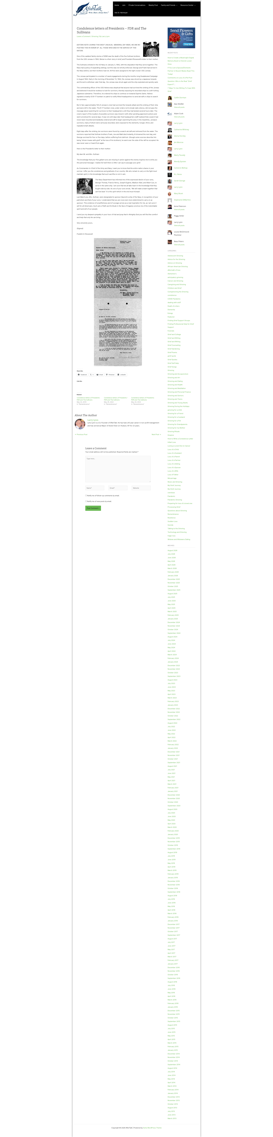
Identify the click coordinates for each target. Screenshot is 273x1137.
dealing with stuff (174, 302)
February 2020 (173, 831)
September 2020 (174, 806)
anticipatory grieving (175, 277)
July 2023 (171, 683)
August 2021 (172, 766)
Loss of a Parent (174, 457)
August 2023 (172, 680)
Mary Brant (178, 193)
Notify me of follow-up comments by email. (103, 496)
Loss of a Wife (173, 471)
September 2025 (174, 590)
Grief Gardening (174, 349)
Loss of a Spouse (174, 467)
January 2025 (173, 619)
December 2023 (174, 665)
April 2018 (171, 910)
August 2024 (172, 637)
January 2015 (173, 1050)
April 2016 (171, 996)
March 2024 (172, 655)
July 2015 (171, 1028)
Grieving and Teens (175, 399)
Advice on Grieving (175, 263)
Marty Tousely (179, 155)
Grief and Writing (174, 338)
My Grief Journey (174, 485)
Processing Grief (174, 507)
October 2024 (173, 629)
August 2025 (172, 594)
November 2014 (174, 1057)
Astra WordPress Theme (152, 1128)
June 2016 (171, 989)
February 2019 (173, 874)
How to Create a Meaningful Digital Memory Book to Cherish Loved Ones (181, 61)
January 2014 (173, 1093)
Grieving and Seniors (176, 396)
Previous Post (81, 434)
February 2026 (173, 572)
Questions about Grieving (177, 511)
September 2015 (174, 1021)
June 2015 (171, 1032)
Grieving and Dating (175, 381)
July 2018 (171, 899)
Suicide (170, 525)
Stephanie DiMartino (182, 200)
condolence (172, 295)
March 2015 (172, 1043)
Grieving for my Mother (176, 428)
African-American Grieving (178, 266)
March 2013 (172, 1118)
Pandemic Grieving (175, 500)
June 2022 (172, 730)
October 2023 (173, 673)
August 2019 (172, 852)
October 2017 (173, 931)
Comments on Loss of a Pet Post (180, 78)
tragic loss (171, 536)
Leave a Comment (83, 36)
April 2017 (171, 953)
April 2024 (172, 651)
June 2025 (172, 601)
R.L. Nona (178, 174)
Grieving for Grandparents (177, 424)
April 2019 (171, 867)
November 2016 (174, 971)
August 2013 (172, 1108)
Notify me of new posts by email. (99, 501)
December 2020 (174, 795)
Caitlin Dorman (180, 97)
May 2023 (171, 691)
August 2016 (172, 982)
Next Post (156, 434)
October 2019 (173, 845)
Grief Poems (172, 352)
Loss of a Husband (175, 453)
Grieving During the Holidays (178, 406)
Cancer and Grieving (175, 281)
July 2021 (171, 770)
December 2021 (174, 752)
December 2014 (174, 1054)
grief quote (172, 356)
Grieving (95, 36)
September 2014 (174, 1065)
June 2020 (172, 816)
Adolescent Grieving (175, 256)
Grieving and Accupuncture (178, 374)
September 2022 (174, 719)
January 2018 (173, 921)
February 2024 (173, 658)
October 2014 (173, 1061)
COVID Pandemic (174, 299)
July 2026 (171, 554)
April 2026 (171, 565)
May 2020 (171, 820)
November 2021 (174, 755)
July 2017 (171, 942)
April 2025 (171, 608)
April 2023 (172, 694)
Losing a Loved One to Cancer (179, 446)
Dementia (171, 310)
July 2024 (171, 640)
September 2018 (174, 892)
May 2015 (171, 1036)
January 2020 (173, 834)
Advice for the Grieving (176, 259)
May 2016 (171, 993)
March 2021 (172, 784)
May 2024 (171, 647)
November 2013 (174, 1100)
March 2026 (172, 568)
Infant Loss (172, 442)
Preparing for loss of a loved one (180, 503)
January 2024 (173, 662)
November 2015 (174, 1014)
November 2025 (174, 583)
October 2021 (173, 759)
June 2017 (171, 946)
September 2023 (174, 676)
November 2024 (174, 626)
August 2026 (172, 550)
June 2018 (171, 903)
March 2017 (172, 957)
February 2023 (173, 701)
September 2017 (174, 935)
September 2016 (174, 978)
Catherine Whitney (181, 129)
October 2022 (173, 716)
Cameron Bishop (180, 168)
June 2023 (172, 687)
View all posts (179, 107)
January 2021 (173, 791)
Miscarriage (172, 478)
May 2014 (171, 1079)
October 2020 (173, 802)
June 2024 (172, 644)
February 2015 (173, 1046)
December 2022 (174, 709)
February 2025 (173, 615)
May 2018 (171, 906)
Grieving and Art (174, 378)
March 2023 (172, 698)
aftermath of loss (174, 270)
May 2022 (171, 734)
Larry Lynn (178, 123)
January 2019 (173, 878)
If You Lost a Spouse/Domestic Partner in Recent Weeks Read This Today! (181, 71)
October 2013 (173, 1104)
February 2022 (173, 745)
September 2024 (174, 633)
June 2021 (171, 773)
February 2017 (173, 960)
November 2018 (174, 885)
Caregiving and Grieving (177, 284)
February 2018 (173, 917)
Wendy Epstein (180, 161)
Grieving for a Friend (175, 413)
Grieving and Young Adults (178, 403)
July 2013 (171, 1111)
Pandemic (171, 496)
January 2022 (173, 748)
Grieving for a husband (176, 417)
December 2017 (174, 924)
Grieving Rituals (174, 431)
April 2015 (171, 1039)
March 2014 (172, 1086)
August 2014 (172, 1068)
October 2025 (173, 586)
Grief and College (174, 334)
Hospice (171, 435)
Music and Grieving (175, 482)
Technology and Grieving (177, 532)
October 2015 (173, 1018)
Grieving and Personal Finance (179, 392)
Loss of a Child (173, 449)
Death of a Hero (173, 306)
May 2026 (171, 561)
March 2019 (172, 870)
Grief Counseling (174, 345)
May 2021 (171, 777)
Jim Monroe (178, 142)
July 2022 (171, 727)
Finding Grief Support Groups (179, 320)
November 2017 (174, 928)
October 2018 (173, 888)
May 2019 (171, 863)
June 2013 (172, 1115)
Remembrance (173, 514)
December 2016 (174, 967)
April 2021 (171, 781)
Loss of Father (173, 475)
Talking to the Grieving (176, 528)
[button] (176, 5)
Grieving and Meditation (177, 388)
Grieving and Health (175, 385)
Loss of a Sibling (174, 464)
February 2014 (173, 1090)
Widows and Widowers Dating (179, 539)
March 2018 (172, 913)
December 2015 (174, 1011)
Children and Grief (175, 288)
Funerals (171, 331)
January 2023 (173, 705)
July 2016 (171, 985)
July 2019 (171, 856)
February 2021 (173, 788)
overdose (171, 493)
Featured (171, 317)
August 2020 (172, 809)
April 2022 (171, 737)
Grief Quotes (172, 360)
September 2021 (174, 763)
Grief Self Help (173, 363)
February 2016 (173, 1003)
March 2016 (172, 1000)
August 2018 (172, 896)
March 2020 (172, 827)
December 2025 (174, 579)
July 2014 (171, 1072)
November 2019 (174, 842)
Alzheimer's (172, 274)
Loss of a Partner (174, 460)
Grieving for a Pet (174, 421)
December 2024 (174, 622)
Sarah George (179, 180)
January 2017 (173, 964)
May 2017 (171, 949)
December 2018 (174, 881)
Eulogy (170, 313)
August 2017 (172, 939)
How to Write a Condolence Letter (180, 439)
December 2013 (174, 1097)
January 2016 (173, 1007)
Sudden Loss (172, 521)
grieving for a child (175, 410)
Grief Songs (172, 367)
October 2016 (173, 975)
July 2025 (171, 597)
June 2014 (172, 1075)
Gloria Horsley (180, 136)
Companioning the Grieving (178, 292)
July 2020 (171, 813)
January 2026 (173, 576)
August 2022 (172, 723)
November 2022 (174, 712)
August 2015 (172, 1025)
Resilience (172, 518)
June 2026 (172, 558)
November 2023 (174, 669)
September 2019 (174, 849)
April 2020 (171, 824)
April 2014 (171, 1083)
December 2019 (174, 838)
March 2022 (172, 741)
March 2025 (172, 611)
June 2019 (171, 860)
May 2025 (171, 604)
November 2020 (174, 798)
